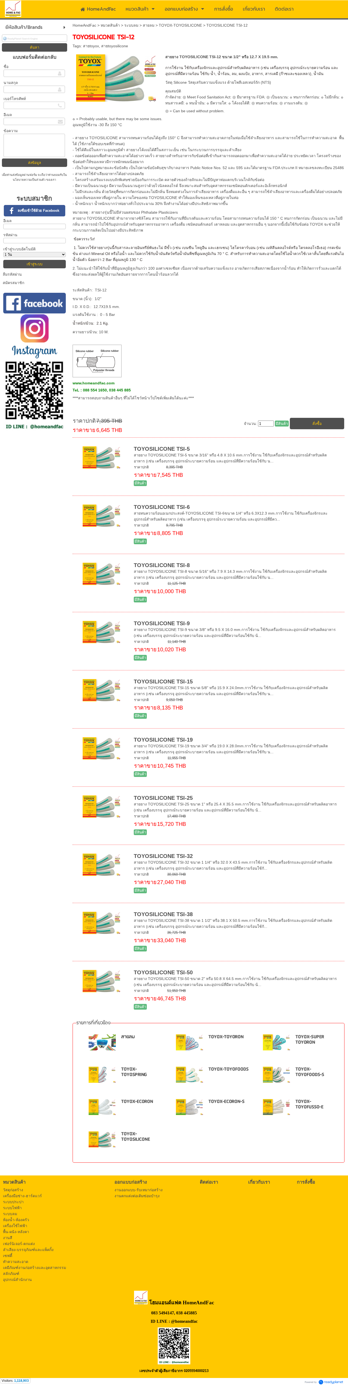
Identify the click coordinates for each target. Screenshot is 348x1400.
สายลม (148, 25)
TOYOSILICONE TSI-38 (163, 914)
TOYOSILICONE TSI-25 (163, 798)
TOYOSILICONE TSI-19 (163, 740)
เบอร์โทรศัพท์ (15, 99)
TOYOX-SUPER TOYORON (310, 1039)
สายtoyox (91, 46)
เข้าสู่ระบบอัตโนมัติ (19, 249)
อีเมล (8, 115)
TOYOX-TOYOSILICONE (180, 25)
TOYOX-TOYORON (226, 1037)
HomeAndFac (84, 25)
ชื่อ (6, 66)
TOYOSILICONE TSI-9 (162, 623)
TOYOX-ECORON (137, 1102)
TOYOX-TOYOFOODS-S (310, 1072)
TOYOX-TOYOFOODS (228, 1069)
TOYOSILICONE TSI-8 (162, 565)
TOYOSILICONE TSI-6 (162, 507)
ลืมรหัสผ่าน (12, 274)
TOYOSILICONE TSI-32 (163, 856)
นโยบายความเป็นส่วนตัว (29, 179)
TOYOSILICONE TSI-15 (163, 682)
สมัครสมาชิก (13, 283)
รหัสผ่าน (10, 235)
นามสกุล (11, 82)
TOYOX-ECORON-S (226, 1102)
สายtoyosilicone (114, 46)
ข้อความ (11, 131)
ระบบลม (131, 25)
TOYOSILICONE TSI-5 (162, 449)
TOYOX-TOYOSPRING (134, 1072)
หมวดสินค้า (110, 25)
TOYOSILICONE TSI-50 (163, 972)
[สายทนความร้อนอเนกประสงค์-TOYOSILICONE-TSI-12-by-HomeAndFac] (116, 77)
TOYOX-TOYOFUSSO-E (310, 1104)
